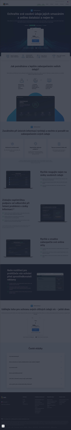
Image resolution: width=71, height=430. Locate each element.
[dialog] (35, 215)
